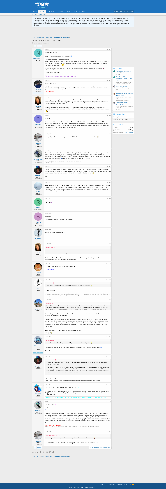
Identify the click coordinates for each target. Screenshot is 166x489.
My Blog (47, 428)
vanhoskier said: (50, 360)
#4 (110, 115)
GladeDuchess (121, 117)
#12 (110, 244)
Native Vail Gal (37, 43)
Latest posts (117, 68)
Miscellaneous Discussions (122, 100)
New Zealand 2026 (121, 86)
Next (38, 46)
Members (60, 11)
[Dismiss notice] (132, 18)
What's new (50, 11)
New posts (34, 14)
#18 (110, 384)
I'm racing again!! (53, 428)
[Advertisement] (83, 32)
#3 (110, 97)
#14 (110, 279)
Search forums (42, 14)
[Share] (108, 49)
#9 (110, 198)
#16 (110, 336)
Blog (75, 11)
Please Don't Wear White (123, 71)
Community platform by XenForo (83, 487)
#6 (110, 150)
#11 (110, 229)
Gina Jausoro (129, 132)
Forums (42, 11)
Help (68, 11)
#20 (110, 432)
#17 (110, 356)
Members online (119, 114)
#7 (110, 166)
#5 (110, 134)
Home (35, 11)
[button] (55, 11)
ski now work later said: (52, 435)
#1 (110, 49)
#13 (110, 263)
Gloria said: (49, 303)
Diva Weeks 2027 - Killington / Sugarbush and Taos (124, 78)
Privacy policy (119, 484)
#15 (110, 300)
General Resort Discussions (123, 83)
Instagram (47, 130)
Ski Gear (118, 74)
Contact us (102, 484)
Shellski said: (49, 283)
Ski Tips (118, 109)
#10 (110, 213)
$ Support (82, 11)
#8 (110, 182)
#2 (110, 80)
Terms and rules (111, 484)
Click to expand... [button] (78, 374)
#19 (110, 401)
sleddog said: (49, 247)
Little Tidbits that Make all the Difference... (123, 103)
